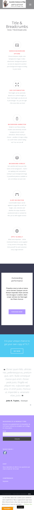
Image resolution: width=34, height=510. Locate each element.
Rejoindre (5, 481)
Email (4, 430)
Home (9, 30)
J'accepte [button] (20, 507)
